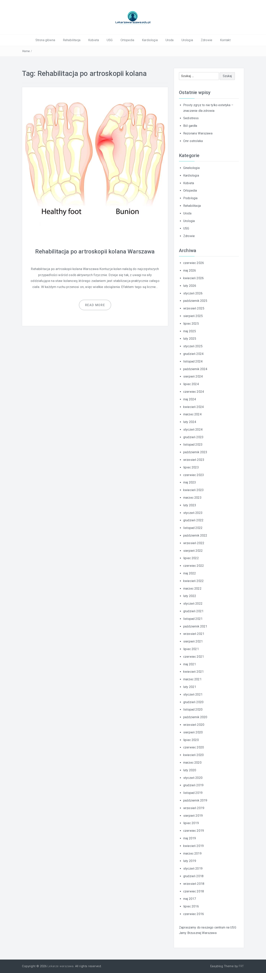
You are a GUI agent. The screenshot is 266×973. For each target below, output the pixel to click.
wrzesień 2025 (193, 308)
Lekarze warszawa (60, 966)
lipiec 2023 (191, 467)
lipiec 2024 (191, 384)
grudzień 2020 (193, 702)
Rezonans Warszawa (197, 133)
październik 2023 (195, 452)
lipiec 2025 (191, 323)
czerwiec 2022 (193, 566)
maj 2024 (189, 399)
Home (26, 51)
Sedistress (191, 118)
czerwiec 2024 (193, 392)
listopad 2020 (193, 709)
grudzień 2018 (193, 876)
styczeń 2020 (193, 778)
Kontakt (225, 40)
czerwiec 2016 (193, 914)
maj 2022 (189, 573)
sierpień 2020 (193, 732)
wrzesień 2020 (193, 725)
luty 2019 (189, 861)
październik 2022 (195, 535)
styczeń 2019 (193, 868)
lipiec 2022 (191, 558)
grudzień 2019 (193, 785)
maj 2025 (189, 331)
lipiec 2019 (191, 823)
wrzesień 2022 (193, 543)
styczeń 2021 (193, 694)
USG (110, 40)
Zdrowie (206, 40)
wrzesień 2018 (193, 884)
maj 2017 (189, 899)
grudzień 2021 (193, 611)
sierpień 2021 (193, 641)
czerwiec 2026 (193, 263)
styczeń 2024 (193, 429)
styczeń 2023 (193, 513)
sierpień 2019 (193, 815)
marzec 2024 (192, 414)
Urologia (187, 40)
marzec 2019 (192, 853)
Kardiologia (150, 40)
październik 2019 (195, 800)
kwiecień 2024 (193, 407)
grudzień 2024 (193, 354)
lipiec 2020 (191, 740)
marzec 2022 (192, 588)
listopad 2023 (193, 444)
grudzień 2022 (193, 520)
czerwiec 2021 (193, 656)
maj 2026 (189, 270)
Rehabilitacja (71, 40)
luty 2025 (189, 338)
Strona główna (45, 40)
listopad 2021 (193, 619)
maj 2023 (189, 482)
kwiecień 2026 (193, 278)
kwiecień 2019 (193, 846)
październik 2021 (195, 626)
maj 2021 (189, 664)
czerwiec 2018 (193, 891)
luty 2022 (189, 596)
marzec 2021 (192, 679)
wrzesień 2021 (193, 634)
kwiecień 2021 (193, 672)
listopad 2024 (193, 361)
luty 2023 (189, 505)
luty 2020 (189, 770)
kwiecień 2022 (193, 581)
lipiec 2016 (191, 906)
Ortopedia (127, 40)
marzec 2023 (192, 497)
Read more (95, 305)
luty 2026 (189, 286)
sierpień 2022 (193, 551)
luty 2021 (189, 687)
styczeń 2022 (193, 603)
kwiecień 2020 (193, 755)
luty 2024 (189, 422)
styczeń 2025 (193, 346)
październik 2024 (195, 369)
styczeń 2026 (193, 293)
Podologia (190, 198)
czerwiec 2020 (193, 747)
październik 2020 (195, 717)
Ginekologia (191, 168)
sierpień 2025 (193, 316)
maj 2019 (189, 838)
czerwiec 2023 (193, 475)
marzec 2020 (192, 762)
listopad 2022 (193, 528)
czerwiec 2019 (193, 831)
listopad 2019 (193, 793)
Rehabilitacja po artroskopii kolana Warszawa (95, 251)
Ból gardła (190, 126)
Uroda (170, 40)
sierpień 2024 (193, 376)
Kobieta (93, 40)
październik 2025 (195, 301)
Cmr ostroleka (193, 141)
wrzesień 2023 (193, 460)
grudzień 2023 (193, 437)
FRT (241, 966)
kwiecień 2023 (193, 490)
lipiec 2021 (191, 649)
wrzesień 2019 (193, 808)
